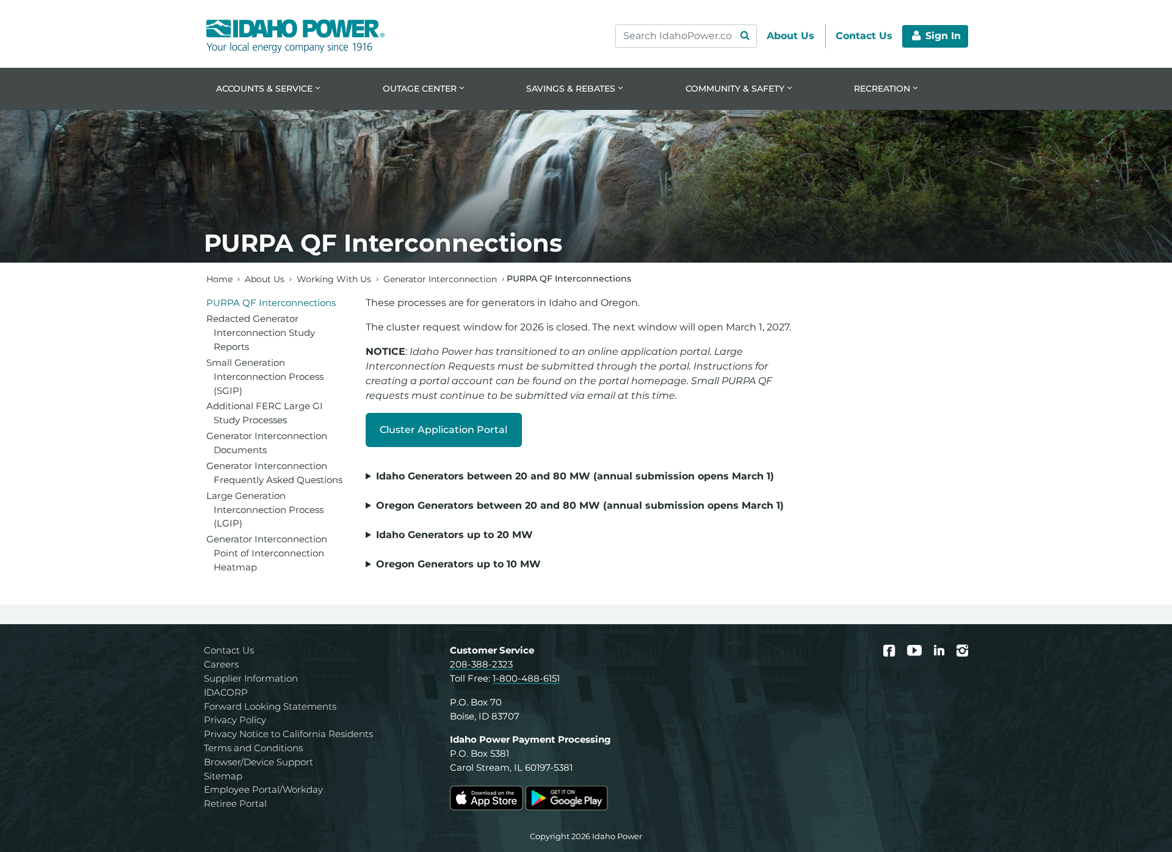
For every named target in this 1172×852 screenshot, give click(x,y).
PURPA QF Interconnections (271, 302)
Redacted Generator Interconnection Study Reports (260, 332)
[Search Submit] (745, 36)
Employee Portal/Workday (263, 789)
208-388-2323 (481, 664)
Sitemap (223, 776)
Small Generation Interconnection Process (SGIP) (265, 376)
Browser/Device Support (258, 762)
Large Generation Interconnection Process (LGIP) (265, 510)
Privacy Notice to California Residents (288, 734)
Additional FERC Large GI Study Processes (264, 413)
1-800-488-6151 (526, 678)
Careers (221, 664)
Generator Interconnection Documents (266, 443)
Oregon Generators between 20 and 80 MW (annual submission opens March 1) (580, 505)
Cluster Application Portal (443, 429)
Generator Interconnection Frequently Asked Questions (274, 473)
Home (219, 278)
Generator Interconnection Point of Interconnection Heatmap (266, 553)
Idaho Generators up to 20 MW (454, 535)
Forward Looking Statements (270, 706)
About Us (264, 278)
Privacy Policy (235, 720)
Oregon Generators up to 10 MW (458, 564)
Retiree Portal (235, 803)
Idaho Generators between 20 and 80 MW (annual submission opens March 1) (575, 476)
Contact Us (229, 650)
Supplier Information (251, 678)
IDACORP (226, 692)
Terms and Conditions (253, 748)
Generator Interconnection (440, 278)
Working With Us (334, 278)
